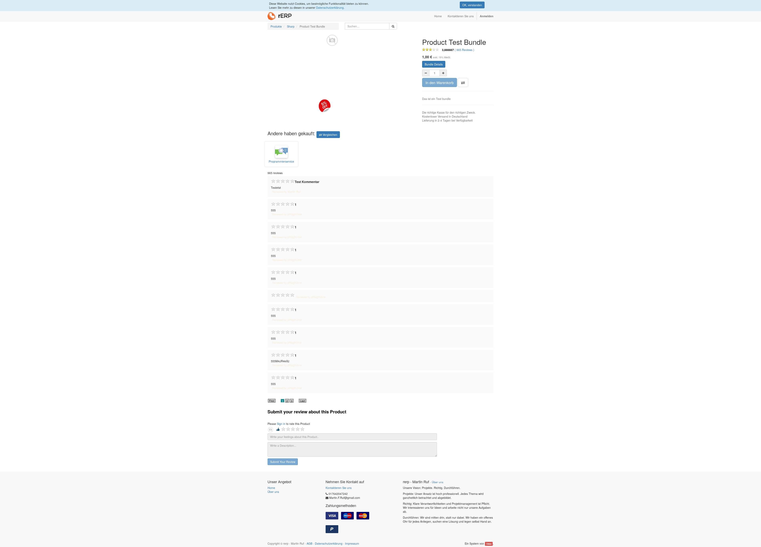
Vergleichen (329, 135)
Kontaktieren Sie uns (339, 488)
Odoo (488, 543)
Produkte (276, 26)
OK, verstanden (472, 5)
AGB (309, 543)
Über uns (273, 492)
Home (271, 488)
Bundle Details (434, 64)
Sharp (290, 26)
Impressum (352, 543)
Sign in (281, 424)
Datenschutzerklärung (330, 8)
